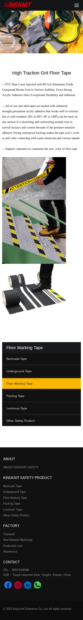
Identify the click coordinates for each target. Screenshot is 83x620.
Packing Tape (15, 396)
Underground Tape (19, 371)
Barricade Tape (16, 358)
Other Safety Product (20, 420)
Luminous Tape (16, 408)
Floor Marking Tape (19, 383)
